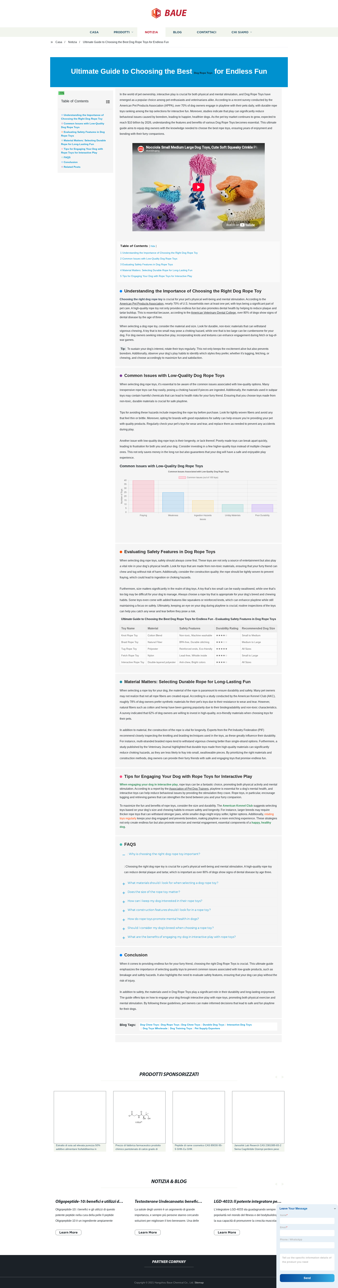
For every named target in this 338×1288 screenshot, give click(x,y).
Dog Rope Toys (203, 72)
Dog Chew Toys (149, 1024)
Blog (177, 32)
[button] (275, 1077)
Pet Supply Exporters (207, 1028)
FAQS (67, 157)
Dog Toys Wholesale (154, 1028)
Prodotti (122, 32)
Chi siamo (239, 32)
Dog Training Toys (180, 1028)
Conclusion (71, 162)
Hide (153, 246)
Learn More (68, 1232)
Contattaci (206, 32)
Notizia (151, 32)
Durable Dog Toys (213, 1024)
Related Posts (72, 166)
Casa (94, 32)
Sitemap (199, 1282)
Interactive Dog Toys (239, 1024)
